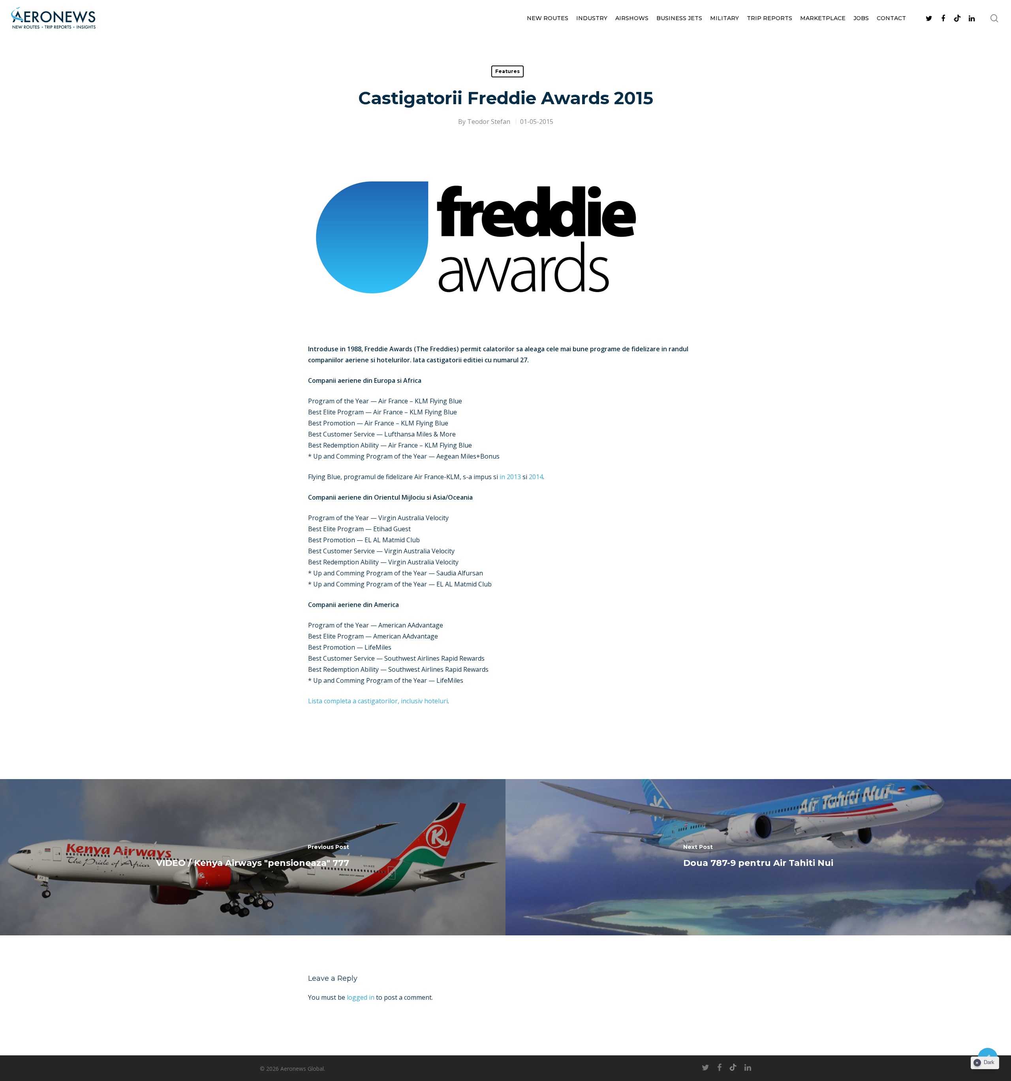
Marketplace (823, 18)
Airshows (631, 18)
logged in (360, 997)
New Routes (547, 18)
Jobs (861, 18)
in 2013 (510, 476)
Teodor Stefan (488, 121)
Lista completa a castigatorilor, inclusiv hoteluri (378, 701)
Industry (591, 18)
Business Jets (679, 18)
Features (507, 71)
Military (724, 18)
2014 (536, 476)
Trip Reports (769, 18)
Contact (891, 18)
